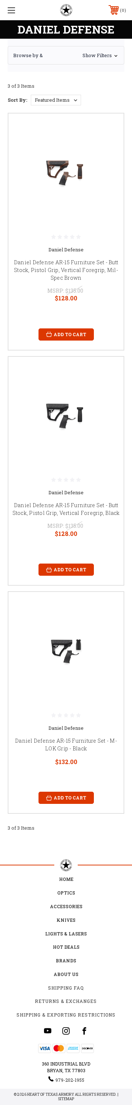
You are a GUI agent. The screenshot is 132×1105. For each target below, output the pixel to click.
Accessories (66, 906)
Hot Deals (66, 947)
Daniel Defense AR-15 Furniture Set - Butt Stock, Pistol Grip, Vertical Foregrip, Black (66, 509)
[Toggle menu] (19, 10)
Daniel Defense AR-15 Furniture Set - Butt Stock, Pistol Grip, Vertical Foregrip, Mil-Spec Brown (66, 270)
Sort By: (17, 100)
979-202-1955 (69, 1080)
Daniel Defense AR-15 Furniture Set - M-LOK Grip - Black (66, 744)
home (66, 879)
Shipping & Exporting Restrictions (65, 1015)
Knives (66, 920)
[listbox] (56, 100)
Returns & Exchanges (66, 1001)
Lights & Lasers (66, 934)
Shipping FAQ (66, 988)
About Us (66, 974)
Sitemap (66, 1099)
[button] (66, 55)
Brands (66, 960)
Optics (66, 893)
